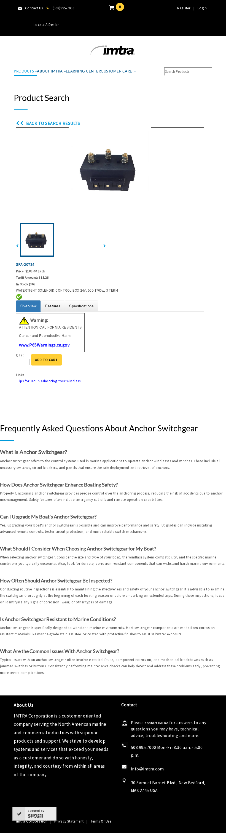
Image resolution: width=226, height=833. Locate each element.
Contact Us (34, 8)
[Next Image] (104, 246)
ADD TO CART (46, 360)
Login (202, 8)
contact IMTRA (156, 723)
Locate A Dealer (46, 24)
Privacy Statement (69, 821)
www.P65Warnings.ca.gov (44, 345)
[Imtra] (112, 50)
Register (183, 8)
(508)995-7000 (63, 8)
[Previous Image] (17, 246)
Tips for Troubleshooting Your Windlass (48, 381)
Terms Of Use (100, 821)
